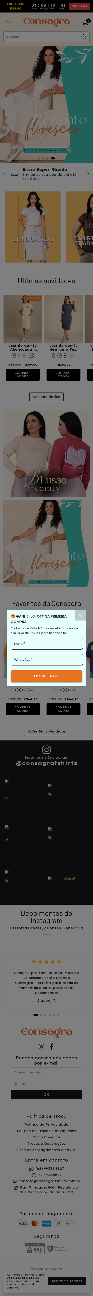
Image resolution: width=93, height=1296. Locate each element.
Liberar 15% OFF (46, 676)
